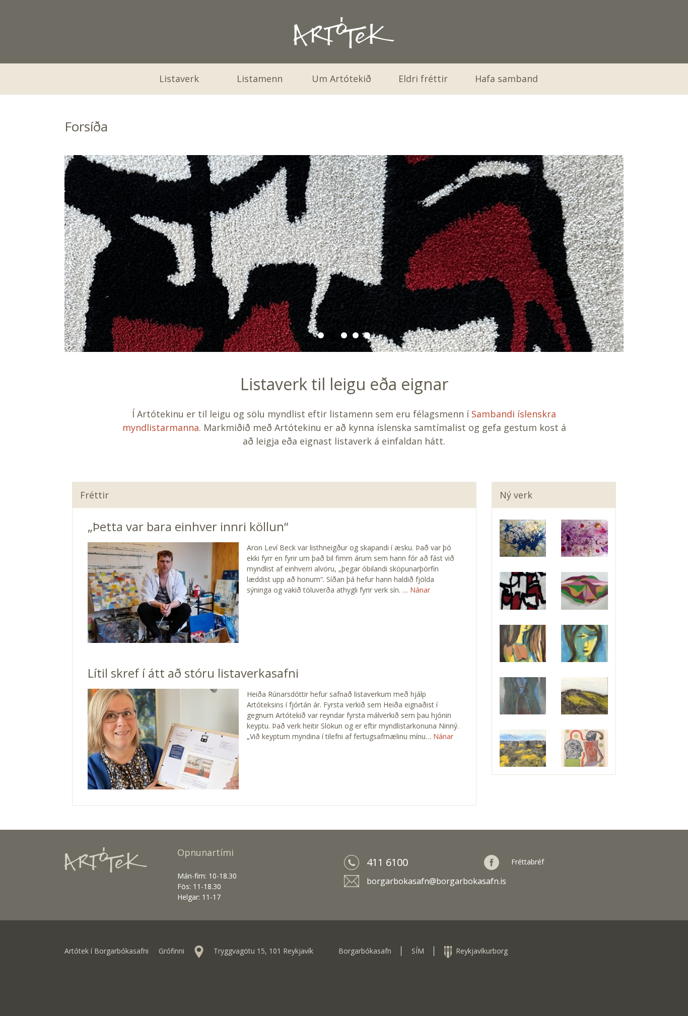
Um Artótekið (341, 78)
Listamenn (260, 78)
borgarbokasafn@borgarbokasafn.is (436, 881)
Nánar (420, 590)
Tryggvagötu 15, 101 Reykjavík (263, 951)
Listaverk (179, 78)
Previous (74, 253)
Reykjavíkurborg (480, 951)
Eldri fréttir (423, 78)
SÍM (417, 951)
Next (613, 253)
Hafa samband (506, 78)
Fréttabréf (527, 861)
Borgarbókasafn (364, 951)
